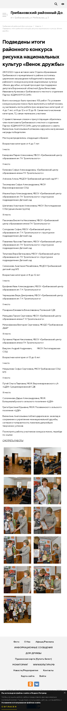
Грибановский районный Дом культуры (17, 26)
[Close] (65, 693)
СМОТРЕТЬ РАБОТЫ (12, 441)
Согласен (9, 707)
